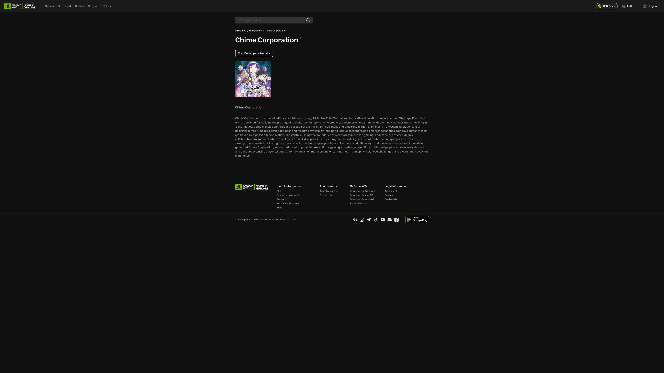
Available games (329, 191)
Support (93, 6)
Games (49, 6)
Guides (79, 6)
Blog (279, 207)
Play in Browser (358, 203)
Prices (107, 6)
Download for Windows (362, 191)
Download (64, 6)
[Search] (308, 20)
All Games (240, 30)
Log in (653, 6)
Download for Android (362, 199)
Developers (255, 30)
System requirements (288, 195)
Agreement (391, 191)
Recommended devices (290, 203)
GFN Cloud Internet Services (269, 219)
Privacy (389, 195)
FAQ (279, 191)
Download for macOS (361, 195)
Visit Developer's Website (254, 53)
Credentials (391, 199)
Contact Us (326, 195)
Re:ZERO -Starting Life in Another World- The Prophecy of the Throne (252, 77)
